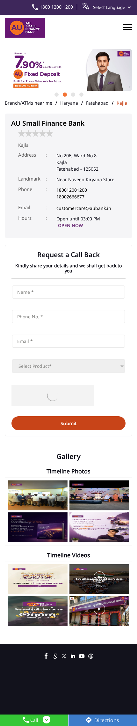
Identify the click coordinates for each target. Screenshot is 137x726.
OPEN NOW (70, 225)
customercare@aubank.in (83, 208)
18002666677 (70, 197)
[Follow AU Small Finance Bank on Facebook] (46, 655)
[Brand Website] (90, 655)
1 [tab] (56, 94)
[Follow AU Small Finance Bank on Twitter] (64, 655)
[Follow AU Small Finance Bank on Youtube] (81, 655)
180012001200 (71, 190)
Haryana (69, 103)
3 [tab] (72, 94)
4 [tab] (81, 94)
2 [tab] (64, 94)
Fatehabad (97, 103)
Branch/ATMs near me (28, 103)
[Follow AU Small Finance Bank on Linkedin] (72, 655)
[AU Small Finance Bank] (25, 28)
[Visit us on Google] (55, 655)
